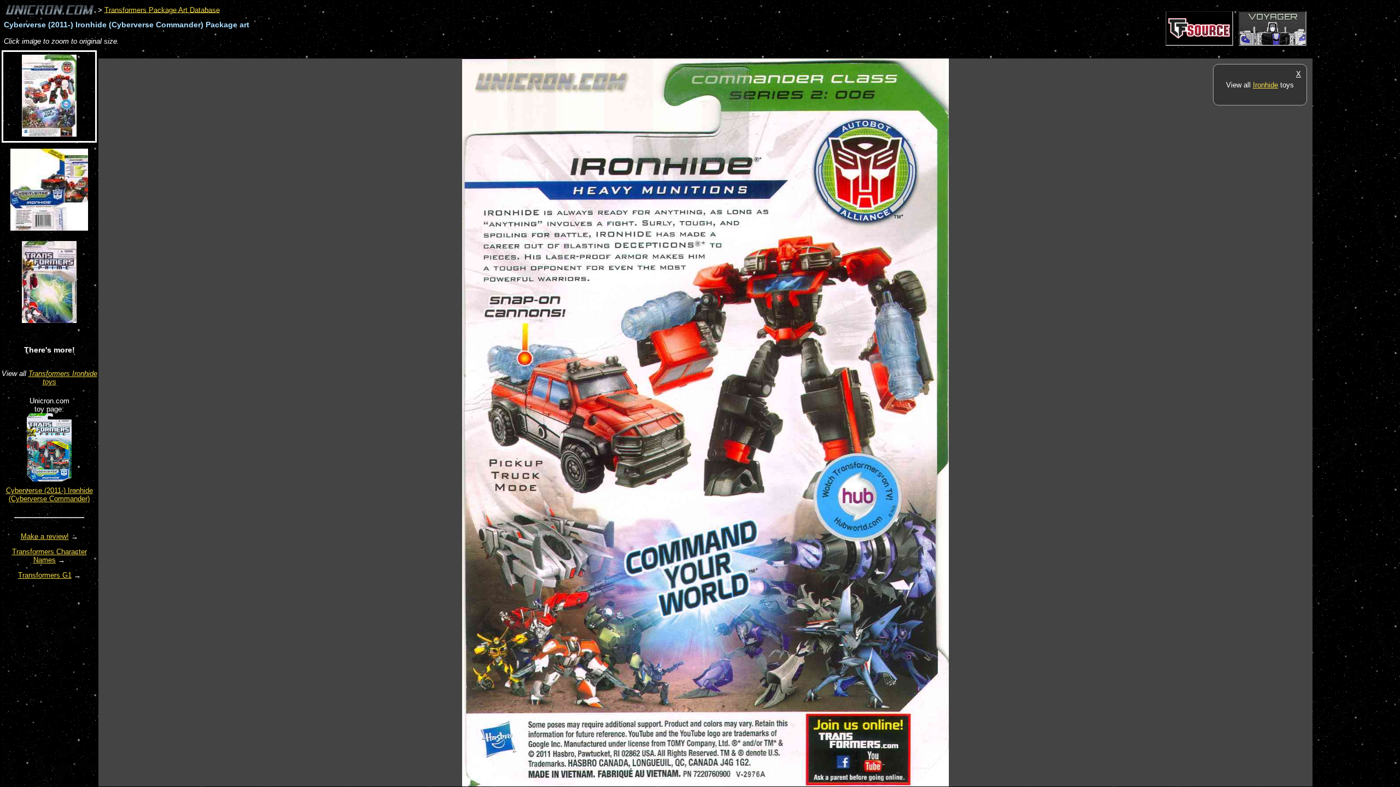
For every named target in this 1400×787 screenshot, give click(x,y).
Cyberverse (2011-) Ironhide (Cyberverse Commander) (49, 494)
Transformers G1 (45, 575)
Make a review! (45, 536)
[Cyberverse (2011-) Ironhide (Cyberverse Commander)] (49, 479)
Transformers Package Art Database (162, 9)
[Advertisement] (297, 53)
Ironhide (1265, 85)
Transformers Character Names (49, 556)
